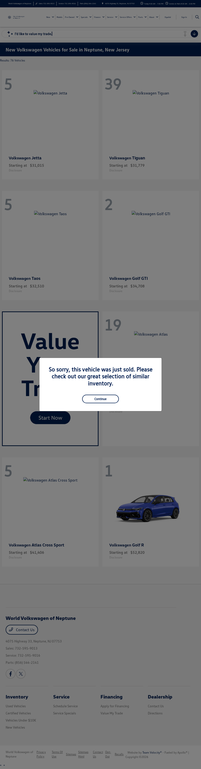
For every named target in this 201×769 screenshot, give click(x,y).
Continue (100, 399)
